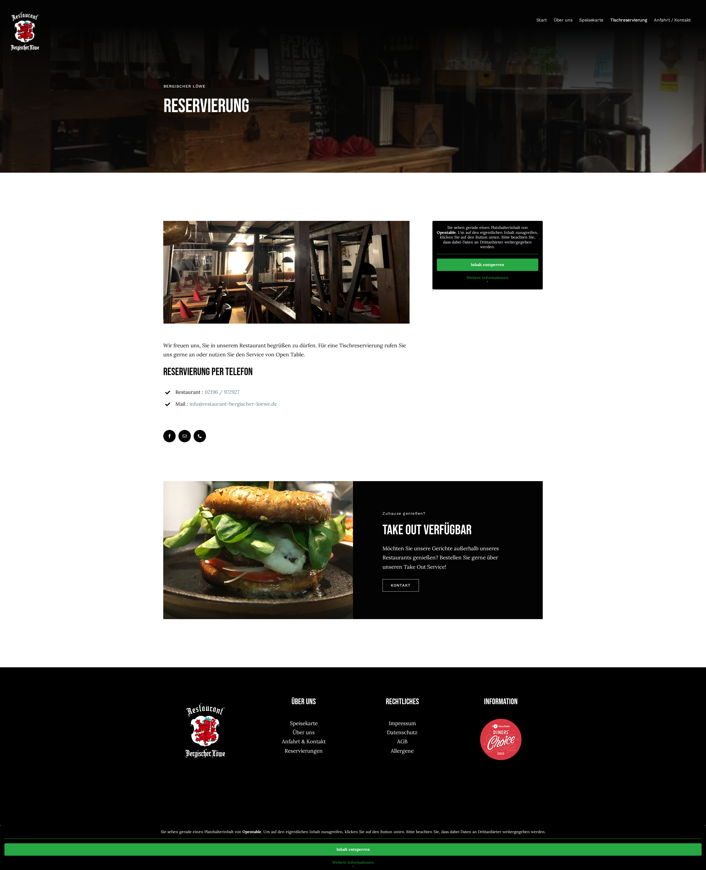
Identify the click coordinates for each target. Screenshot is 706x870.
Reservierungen (304, 750)
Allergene (402, 750)
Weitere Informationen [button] (488, 277)
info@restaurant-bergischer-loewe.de (233, 404)
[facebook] (169, 436)
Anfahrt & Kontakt (304, 741)
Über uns (304, 732)
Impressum (402, 723)
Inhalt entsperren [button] (487, 264)
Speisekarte (304, 723)
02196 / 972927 (222, 392)
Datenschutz (402, 732)
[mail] (184, 436)
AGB (402, 741)
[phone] (200, 436)
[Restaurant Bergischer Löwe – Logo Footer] (205, 705)
